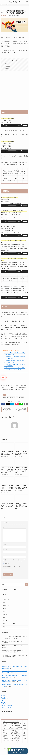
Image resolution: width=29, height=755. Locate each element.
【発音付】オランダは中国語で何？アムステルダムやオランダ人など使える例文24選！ (14, 651)
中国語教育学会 (5, 695)
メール (5, 549)
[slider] (25, 125)
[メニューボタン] (2, 2)
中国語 (4, 15)
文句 (17, 397)
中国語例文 (7, 66)
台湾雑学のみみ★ (11, 397)
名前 (4, 544)
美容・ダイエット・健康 (9, 623)
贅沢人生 (5, 627)
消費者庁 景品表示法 (6, 705)
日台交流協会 (4, 703)
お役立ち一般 (6, 599)
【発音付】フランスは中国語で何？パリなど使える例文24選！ (14, 646)
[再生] (3, 124)
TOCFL (3, 702)
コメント (5, 527)
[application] (14, 125)
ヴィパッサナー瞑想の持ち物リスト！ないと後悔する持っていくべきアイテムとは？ (14, 637)
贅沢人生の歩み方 (14, 2)
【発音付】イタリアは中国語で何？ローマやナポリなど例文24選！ (14, 642)
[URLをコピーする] (26, 404)
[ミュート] (21, 124)
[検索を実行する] (26, 584)
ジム (4, 602)
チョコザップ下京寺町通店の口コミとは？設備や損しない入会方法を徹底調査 (14, 655)
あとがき (7, 68)
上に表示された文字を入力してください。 (11, 566)
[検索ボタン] (27, 2)
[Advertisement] (14, 90)
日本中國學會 (4, 697)
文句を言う (21, 397)
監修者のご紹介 (7, 748)
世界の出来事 (6, 605)
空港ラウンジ (6, 620)
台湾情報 (5, 614)
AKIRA (14, 431)
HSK (2, 700)
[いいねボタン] (3, 377)
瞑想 (4, 617)
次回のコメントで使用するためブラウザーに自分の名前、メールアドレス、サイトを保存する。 (15, 560)
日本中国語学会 (5, 698)
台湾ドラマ (5, 611)
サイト (4, 554)
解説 (6, 63)
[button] (3, 404)
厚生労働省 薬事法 (6, 707)
